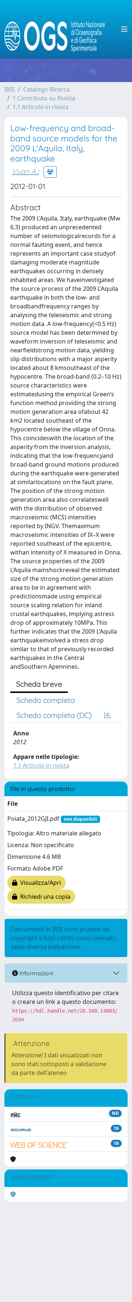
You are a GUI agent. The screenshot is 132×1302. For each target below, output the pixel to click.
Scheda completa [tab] (45, 700)
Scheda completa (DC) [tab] (54, 715)
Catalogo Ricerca (46, 89)
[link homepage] (57, 29)
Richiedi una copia (43, 897)
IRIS (9, 89)
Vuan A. (24, 171)
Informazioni (35, 973)
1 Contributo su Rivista (43, 98)
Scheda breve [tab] (39, 684)
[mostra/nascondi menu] (124, 29)
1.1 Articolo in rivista (40, 107)
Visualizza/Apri (39, 883)
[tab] (108, 715)
